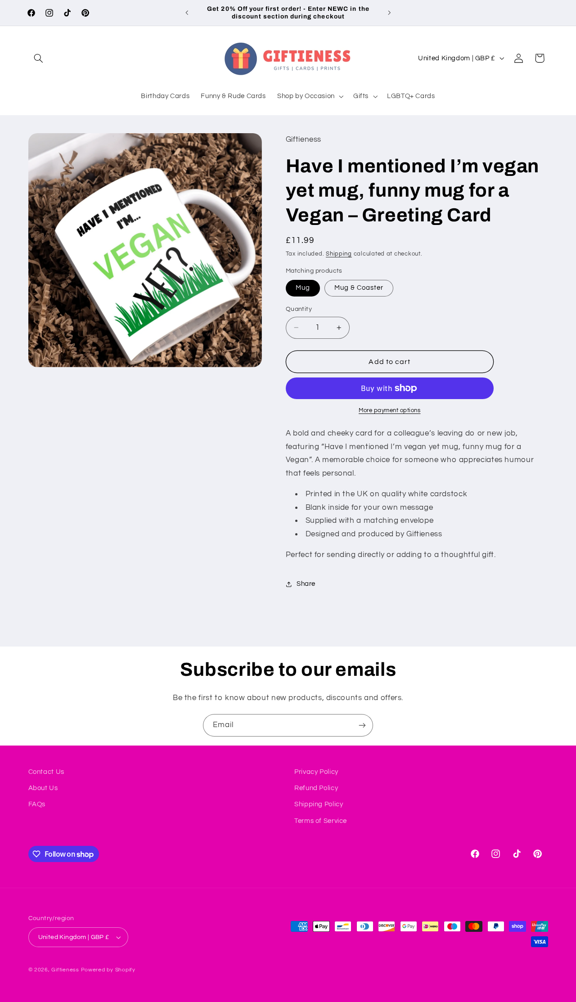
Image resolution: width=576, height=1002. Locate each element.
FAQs (37, 804)
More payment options (390, 410)
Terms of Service (320, 821)
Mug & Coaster (359, 287)
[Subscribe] (362, 725)
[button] (38, 58)
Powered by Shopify (108, 969)
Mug (303, 287)
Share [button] (306, 583)
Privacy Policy (316, 771)
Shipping (339, 254)
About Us (43, 788)
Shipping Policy (318, 804)
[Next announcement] (389, 13)
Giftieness (65, 969)
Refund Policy (316, 788)
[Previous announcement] (187, 13)
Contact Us (46, 771)
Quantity (299, 309)
